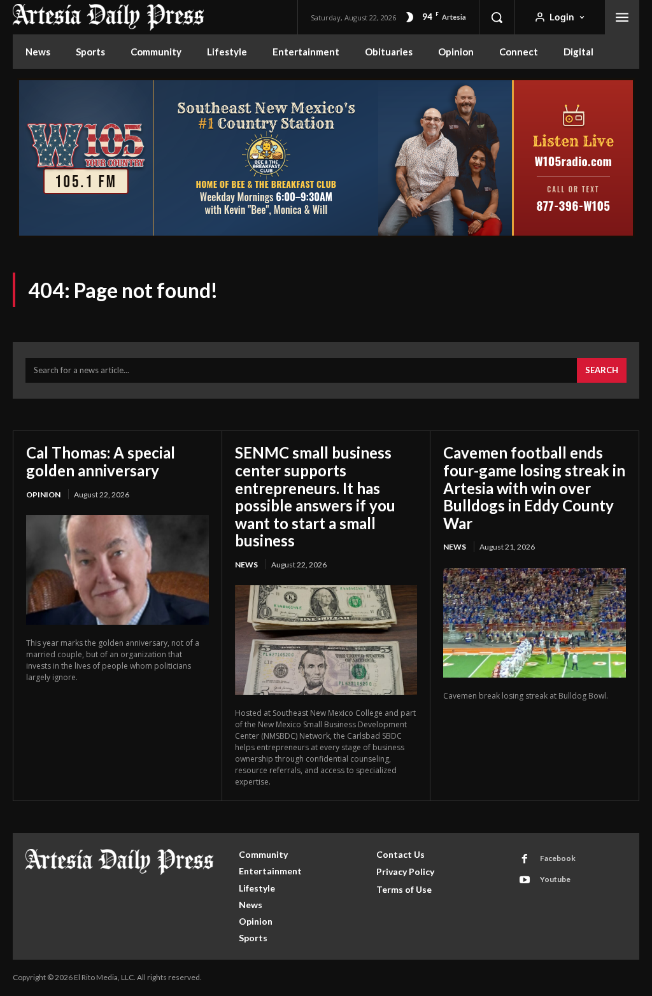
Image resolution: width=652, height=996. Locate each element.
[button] (496, 17)
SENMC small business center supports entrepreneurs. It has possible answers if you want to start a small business (315, 496)
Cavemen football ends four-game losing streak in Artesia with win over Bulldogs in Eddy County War (534, 487)
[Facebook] (524, 859)
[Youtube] (524, 880)
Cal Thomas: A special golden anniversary (100, 461)
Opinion (43, 494)
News (246, 564)
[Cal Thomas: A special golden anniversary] (117, 570)
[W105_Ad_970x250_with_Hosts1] (326, 234)
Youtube (555, 879)
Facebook (558, 858)
